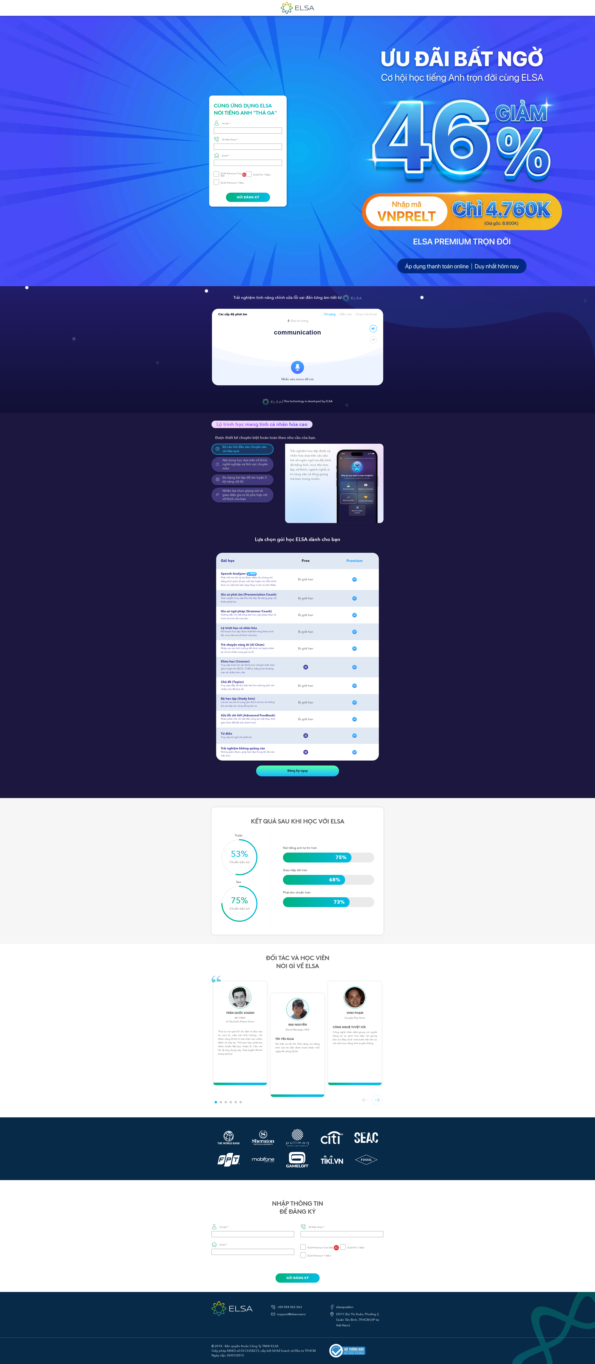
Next (377, 1100)
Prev (365, 1100)
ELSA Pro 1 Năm (262, 174)
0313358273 (250, 1351)
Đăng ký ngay (297, 771)
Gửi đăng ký (248, 197)
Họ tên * (226, 123)
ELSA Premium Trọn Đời (233, 174)
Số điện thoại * (230, 139)
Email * (225, 155)
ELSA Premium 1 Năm (232, 182)
